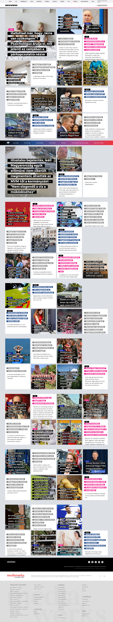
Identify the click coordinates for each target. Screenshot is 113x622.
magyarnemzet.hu (39, 597)
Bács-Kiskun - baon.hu (16, 587)
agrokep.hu (37, 613)
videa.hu (84, 603)
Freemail (47, 1)
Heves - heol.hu (14, 605)
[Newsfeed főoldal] (11, 562)
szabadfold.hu (38, 599)
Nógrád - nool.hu (14, 611)
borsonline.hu (61, 617)
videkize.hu (61, 607)
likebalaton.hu (61, 595)
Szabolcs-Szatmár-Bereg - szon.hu (19, 615)
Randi (75, 1)
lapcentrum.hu (86, 605)
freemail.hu (85, 599)
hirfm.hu (84, 615)
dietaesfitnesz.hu (62, 603)
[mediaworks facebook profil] (100, 576)
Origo (10, 1)
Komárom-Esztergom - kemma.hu (19, 609)
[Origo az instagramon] (96, 562)
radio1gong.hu (86, 613)
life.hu (83, 588)
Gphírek (62, 1)
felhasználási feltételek (80, 566)
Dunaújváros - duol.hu (16, 597)
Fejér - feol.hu (14, 599)
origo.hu (36, 603)
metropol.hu (85, 586)
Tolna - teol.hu (14, 617)
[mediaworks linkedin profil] (104, 576)
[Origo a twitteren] (92, 562)
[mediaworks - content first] (15, 576)
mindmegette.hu (62, 599)
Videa (32, 1)
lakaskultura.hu (62, 591)
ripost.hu (84, 584)
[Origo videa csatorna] (99, 562)
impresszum (96, 566)
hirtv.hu (36, 601)
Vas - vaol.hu (37, 584)
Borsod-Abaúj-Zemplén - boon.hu (19, 593)
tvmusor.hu (61, 609)
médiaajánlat (103, 566)
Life (16, 1)
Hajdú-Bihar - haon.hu (16, 603)
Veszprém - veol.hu (39, 586)
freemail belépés (102, 5)
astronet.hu (61, 587)
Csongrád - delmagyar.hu (16, 595)
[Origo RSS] (102, 562)
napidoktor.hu (61, 597)
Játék (93, 1)
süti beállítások (90, 566)
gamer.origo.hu (62, 593)
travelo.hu (60, 601)
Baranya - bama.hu (15, 589)
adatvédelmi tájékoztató (69, 566)
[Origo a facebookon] (89, 562)
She (68, 1)
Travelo (55, 1)
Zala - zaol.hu (37, 588)
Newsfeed (39, 1)
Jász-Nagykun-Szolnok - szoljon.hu (19, 607)
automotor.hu (61, 589)
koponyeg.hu (85, 601)
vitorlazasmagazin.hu (63, 605)
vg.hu (35, 611)
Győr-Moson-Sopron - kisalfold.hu (19, 601)
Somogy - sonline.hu (15, 613)
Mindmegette (24, 1)
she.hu (84, 590)
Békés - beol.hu (14, 591)
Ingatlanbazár (84, 1)
